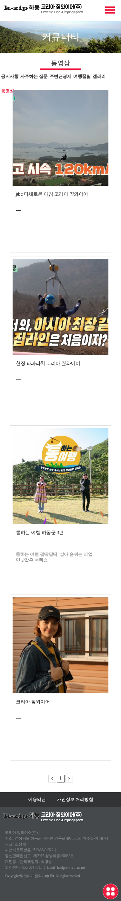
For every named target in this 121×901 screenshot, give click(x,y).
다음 (69, 778)
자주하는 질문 (34, 76)
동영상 (7, 90)
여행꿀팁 (82, 76)
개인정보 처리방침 (75, 799)
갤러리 (99, 76)
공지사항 (9, 76)
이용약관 (36, 799)
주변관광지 (61, 76)
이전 (52, 778)
